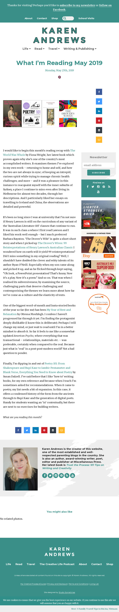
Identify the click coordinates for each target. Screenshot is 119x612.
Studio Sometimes (67, 592)
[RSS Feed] (109, 186)
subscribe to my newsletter (77, 5)
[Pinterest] (103, 186)
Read (39, 48)
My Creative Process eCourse (33, 584)
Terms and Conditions (78, 584)
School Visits (86, 18)
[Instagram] (98, 186)
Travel (53, 48)
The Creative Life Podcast (57, 564)
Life (26, 48)
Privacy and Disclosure (57, 584)
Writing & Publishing (79, 48)
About (28, 18)
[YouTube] (98, 191)
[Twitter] (92, 186)
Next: (94, 609)
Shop (54, 18)
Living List (94, 584)
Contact (42, 18)
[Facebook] (87, 186)
